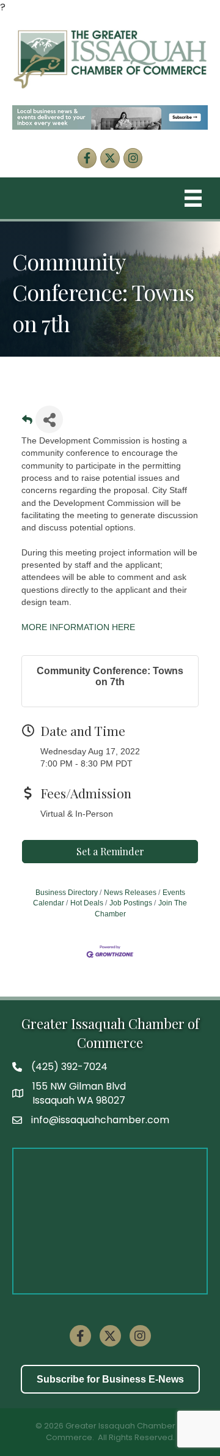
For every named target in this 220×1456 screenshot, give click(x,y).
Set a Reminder (110, 851)
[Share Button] (49, 419)
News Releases (130, 892)
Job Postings (130, 903)
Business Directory (66, 892)
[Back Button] (27, 423)
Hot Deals (86, 903)
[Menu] (193, 198)
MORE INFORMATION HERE (78, 627)
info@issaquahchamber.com (100, 1120)
